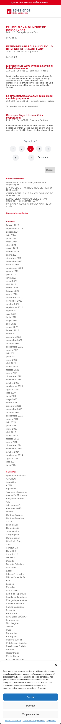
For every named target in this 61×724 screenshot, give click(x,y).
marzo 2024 (12, 248)
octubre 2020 (12, 383)
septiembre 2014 (14, 455)
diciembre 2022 (13, 297)
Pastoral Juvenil (37, 101)
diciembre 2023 (13, 258)
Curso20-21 (12, 551)
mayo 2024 (11, 241)
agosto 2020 (12, 389)
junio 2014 (11, 465)
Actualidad (11, 482)
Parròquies (11, 636)
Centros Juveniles (15, 518)
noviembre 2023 (14, 261)
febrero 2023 (12, 291)
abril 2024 (11, 245)
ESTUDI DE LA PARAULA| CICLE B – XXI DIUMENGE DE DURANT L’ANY (26, 200)
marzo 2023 (12, 287)
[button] (56, 665)
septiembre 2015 (14, 415)
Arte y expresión (14, 508)
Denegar (30, 705)
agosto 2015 (12, 419)
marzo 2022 (12, 327)
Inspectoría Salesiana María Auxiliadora (30, 2)
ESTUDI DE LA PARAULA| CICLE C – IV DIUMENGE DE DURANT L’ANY (29, 47)
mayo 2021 (11, 360)
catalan (9, 511)
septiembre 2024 (14, 228)
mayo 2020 (11, 399)
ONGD (9, 626)
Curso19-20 (12, 547)
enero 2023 (12, 294)
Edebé (9, 570)
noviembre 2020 (14, 379)
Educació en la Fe (15, 574)
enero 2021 (12, 373)
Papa (8, 630)
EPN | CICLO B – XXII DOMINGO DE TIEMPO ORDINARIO (29, 189)
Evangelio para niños (27, 32)
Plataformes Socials (16, 646)
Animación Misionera (16, 495)
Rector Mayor (13, 656)
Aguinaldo (11, 488)
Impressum (51, 720)
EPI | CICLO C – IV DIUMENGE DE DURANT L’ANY (26, 28)
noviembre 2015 (14, 409)
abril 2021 (11, 363)
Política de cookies (13, 720)
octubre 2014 (12, 452)
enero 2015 (12, 442)
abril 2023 (11, 284)
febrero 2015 (12, 438)
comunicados (12, 531)
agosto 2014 (12, 458)
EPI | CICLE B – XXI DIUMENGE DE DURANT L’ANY (28, 205)
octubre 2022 (12, 304)
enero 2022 (12, 333)
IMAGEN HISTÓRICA (16, 616)
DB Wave (10, 557)
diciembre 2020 (13, 376)
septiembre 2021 (14, 346)
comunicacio (12, 524)
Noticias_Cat (12, 623)
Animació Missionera (16, 492)
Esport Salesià (13, 590)
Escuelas (34, 70)
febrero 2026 (12, 225)
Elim (8, 580)
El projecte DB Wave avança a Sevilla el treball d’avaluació (29, 67)
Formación (11, 613)
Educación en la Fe (15, 577)
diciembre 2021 (13, 337)
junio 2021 (11, 356)
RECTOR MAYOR (15, 659)
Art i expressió (13, 505)
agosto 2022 (12, 310)
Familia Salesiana (15, 607)
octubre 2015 (12, 412)
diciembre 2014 (13, 445)
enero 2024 (12, 255)
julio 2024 (11, 235)
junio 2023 (11, 278)
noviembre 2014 (14, 448)
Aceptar (31, 697)
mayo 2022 (11, 320)
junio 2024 (11, 238)
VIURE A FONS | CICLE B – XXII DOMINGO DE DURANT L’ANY (29, 194)
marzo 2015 (12, 435)
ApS (8, 501)
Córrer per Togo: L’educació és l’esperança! (24, 116)
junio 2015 (11, 425)
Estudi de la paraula (16, 593)
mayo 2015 (11, 429)
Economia (11, 567)
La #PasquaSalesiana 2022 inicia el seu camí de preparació (29, 97)
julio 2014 (11, 461)
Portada (44, 70)
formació (10, 610)
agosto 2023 (12, 271)
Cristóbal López (14, 541)
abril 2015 (11, 432)
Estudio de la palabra (27, 51)
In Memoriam (12, 620)
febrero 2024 (12, 251)
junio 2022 (11, 317)
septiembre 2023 (14, 268)
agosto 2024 (12, 232)
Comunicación (13, 528)
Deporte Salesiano (15, 564)
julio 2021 (11, 353)
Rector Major (12, 653)
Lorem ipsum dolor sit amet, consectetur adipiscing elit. (26, 183)
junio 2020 (11, 396)
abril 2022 (11, 324)
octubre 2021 (12, 343)
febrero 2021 (12, 369)
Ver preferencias (30, 714)
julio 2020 (11, 392)
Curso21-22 (22, 70)
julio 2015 (11, 422)
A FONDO (11, 479)
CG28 (9, 521)
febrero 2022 (12, 330)
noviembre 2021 (14, 340)
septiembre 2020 (14, 386)
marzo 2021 (12, 366)
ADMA (9, 485)
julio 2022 (11, 314)
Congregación (13, 538)
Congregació (12, 534)
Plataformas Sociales (16, 643)
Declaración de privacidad (34, 720)
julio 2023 (11, 274)
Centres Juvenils (14, 515)
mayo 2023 (11, 281)
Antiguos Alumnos (15, 498)
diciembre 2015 (13, 406)
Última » (43, 157)
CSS (8, 544)
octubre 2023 (12, 264)
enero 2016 (12, 402)
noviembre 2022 (14, 301)
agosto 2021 (12, 350)
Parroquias (11, 633)
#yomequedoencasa (16, 475)
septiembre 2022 (14, 307)
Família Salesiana (15, 603)
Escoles (10, 584)
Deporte (10, 561)
